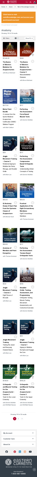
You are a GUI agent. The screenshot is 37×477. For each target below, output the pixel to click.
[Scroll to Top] (34, 469)
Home (3, 7)
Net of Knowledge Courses (26, 7)
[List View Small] (18, 38)
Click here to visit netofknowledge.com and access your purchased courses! (18, 17)
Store (10, 7)
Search (27, 2)
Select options (15, 61)
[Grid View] (16, 38)
